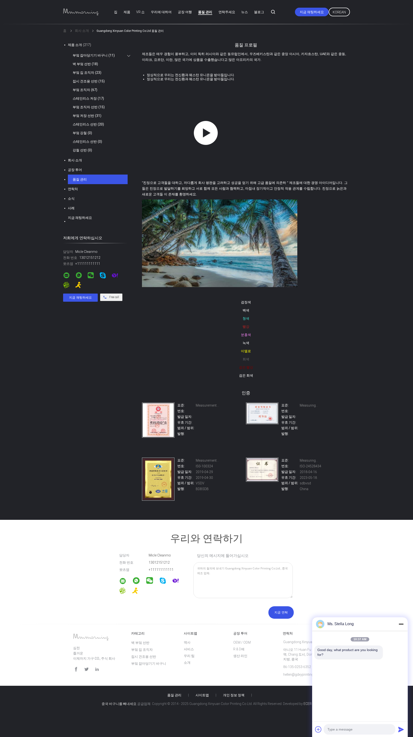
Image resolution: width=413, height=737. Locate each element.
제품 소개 (79, 45)
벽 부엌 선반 (85, 64)
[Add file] (318, 729)
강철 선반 (82, 150)
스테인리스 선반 (88, 124)
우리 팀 (189, 656)
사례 (71, 208)
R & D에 (239, 649)
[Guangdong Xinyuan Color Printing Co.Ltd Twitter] (86, 669)
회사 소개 (75, 160)
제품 (127, 12)
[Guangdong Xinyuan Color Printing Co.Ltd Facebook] (76, 669)
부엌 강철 (82, 133)
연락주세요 (226, 12)
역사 (187, 642)
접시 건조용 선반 (89, 81)
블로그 (259, 12)
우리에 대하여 (161, 12)
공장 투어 (75, 170)
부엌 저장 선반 (87, 116)
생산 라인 (240, 656)
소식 (71, 198)
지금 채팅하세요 (312, 12)
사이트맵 (202, 695)
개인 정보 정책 (234, 695)
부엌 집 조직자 (87, 72)
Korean (339, 12)
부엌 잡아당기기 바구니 (94, 55)
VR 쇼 (140, 12)
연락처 (73, 189)
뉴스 (244, 12)
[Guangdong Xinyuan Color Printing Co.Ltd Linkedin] (97, 669)
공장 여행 (185, 12)
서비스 (189, 649)
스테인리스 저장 (88, 98)
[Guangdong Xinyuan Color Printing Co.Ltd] (158, 436)
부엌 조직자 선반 (89, 107)
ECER (308, 704)
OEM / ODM (242, 642)
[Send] (401, 729)
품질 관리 (205, 12)
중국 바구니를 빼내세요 (119, 704)
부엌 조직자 (85, 90)
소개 (187, 662)
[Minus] (401, 624)
